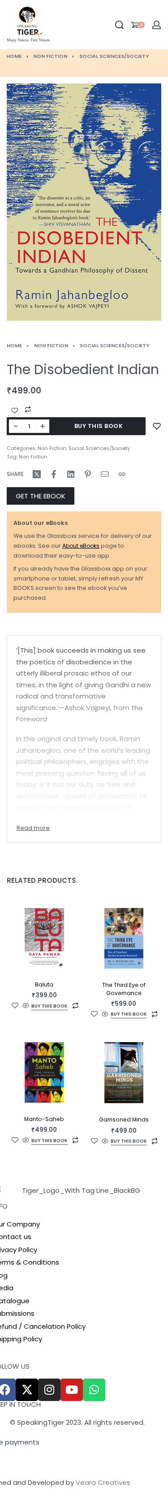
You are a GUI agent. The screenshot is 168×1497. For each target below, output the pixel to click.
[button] (49, 1007)
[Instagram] (49, 1390)
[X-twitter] (27, 1390)
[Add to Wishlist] (15, 410)
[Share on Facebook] (54, 474)
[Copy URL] (122, 474)
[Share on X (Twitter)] (37, 474)
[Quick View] (26, 1006)
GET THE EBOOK (40, 496)
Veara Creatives (103, 1482)
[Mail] (105, 474)
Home (14, 56)
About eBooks (80, 546)
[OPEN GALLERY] (84, 201)
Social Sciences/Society (114, 56)
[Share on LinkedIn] (71, 474)
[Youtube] (71, 1390)
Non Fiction (50, 56)
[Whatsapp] (94, 1390)
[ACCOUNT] (156, 25)
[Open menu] (57, 24)
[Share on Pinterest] (88, 474)
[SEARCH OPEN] (119, 25)
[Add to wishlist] (156, 426)
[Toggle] (33, 828)
